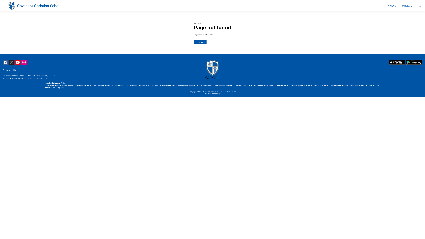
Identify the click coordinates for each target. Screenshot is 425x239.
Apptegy (217, 94)
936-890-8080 (16, 78)
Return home (200, 42)
